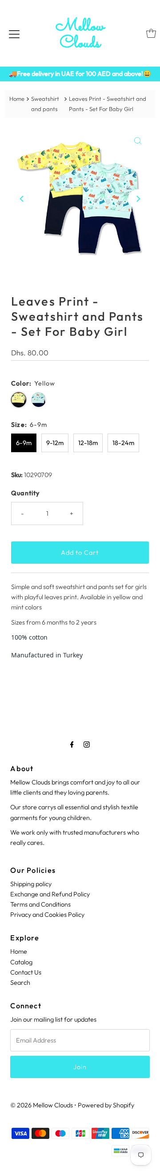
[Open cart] (151, 33)
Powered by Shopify (106, 1105)
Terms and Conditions (40, 904)
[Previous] (22, 199)
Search (20, 983)
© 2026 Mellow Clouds (41, 1105)
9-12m (55, 443)
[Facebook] (72, 744)
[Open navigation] (14, 33)
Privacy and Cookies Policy (47, 915)
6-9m (24, 443)
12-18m (88, 443)
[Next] (138, 199)
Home (16, 98)
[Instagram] (87, 744)
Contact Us (25, 972)
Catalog (21, 962)
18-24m (123, 443)
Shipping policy (31, 884)
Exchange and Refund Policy (50, 894)
